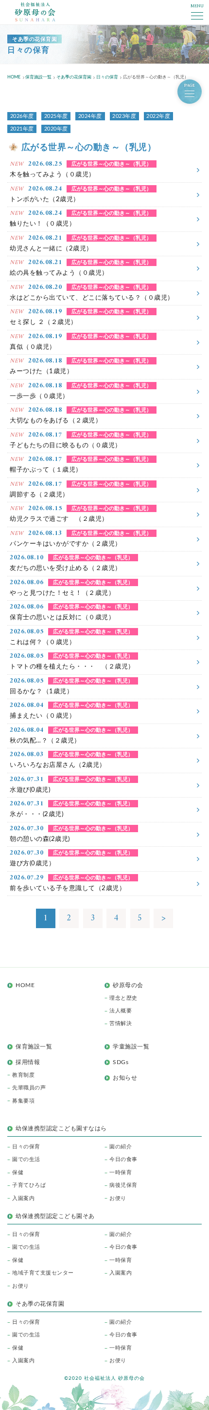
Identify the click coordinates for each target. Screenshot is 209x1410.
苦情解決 (120, 1023)
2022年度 (158, 116)
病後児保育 (123, 1185)
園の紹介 (120, 1146)
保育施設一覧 (34, 1046)
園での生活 (26, 1159)
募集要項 (23, 1101)
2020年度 (56, 129)
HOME (25, 985)
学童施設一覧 (131, 1046)
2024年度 (90, 116)
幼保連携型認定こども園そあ (55, 1216)
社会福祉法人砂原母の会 (35, 11)
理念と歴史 (123, 998)
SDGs (120, 1062)
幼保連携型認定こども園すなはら (64, 1128)
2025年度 (56, 116)
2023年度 (124, 116)
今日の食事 (123, 1159)
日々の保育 (26, 1146)
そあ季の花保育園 (40, 1304)
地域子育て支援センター (43, 1273)
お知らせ (125, 1078)
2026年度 (22, 116)
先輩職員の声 (29, 1087)
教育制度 (23, 1075)
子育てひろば (29, 1185)
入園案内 (23, 1198)
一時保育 (120, 1172)
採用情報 (28, 1062)
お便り (117, 1198)
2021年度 (22, 129)
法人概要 (120, 1010)
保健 (17, 1172)
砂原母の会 (128, 985)
